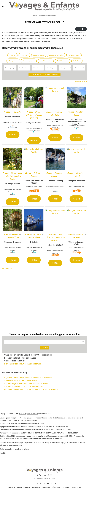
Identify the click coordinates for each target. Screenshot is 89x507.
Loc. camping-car (29, 61)
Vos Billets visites (46, 61)
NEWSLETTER (73, 433)
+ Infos (12, 134)
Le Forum (66, 487)
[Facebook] (33, 483)
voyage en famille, (41, 418)
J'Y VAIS (44, 348)
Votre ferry (76, 61)
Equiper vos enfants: (7, 427)
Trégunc (33, 176)
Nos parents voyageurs (41, 487)
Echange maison (73, 55)
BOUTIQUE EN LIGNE (60, 427)
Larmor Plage (34, 237)
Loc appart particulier (56, 55)
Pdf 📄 (81, 29)
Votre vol (12, 55)
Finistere (58, 112)
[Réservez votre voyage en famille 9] (12, 159)
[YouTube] (48, 483)
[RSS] (55, 483)
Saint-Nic (55, 115)
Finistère (79, 112)
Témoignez (56, 487)
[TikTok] (51, 483)
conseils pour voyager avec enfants (30, 423)
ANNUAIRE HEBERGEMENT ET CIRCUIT (47, 430)
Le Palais (76, 176)
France (7, 112)
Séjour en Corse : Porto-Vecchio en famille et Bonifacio (28, 377)
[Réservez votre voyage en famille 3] (34, 97)
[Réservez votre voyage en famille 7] (76, 97)
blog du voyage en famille (28, 414)
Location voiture (38, 55)
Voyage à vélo (13, 61)
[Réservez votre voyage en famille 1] (12, 97)
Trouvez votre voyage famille (44, 75)
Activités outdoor (62, 61)
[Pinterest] (44, 483)
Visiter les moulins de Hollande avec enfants (23, 386)
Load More (7, 268)
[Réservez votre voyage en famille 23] (76, 220)
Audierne (55, 176)
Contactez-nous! (23, 487)
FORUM (59, 433)
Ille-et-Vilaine (16, 173)
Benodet (17, 112)
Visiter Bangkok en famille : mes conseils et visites (26, 383)
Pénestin (76, 237)
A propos (11, 487)
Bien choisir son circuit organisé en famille (22, 364)
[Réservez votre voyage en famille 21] (55, 220)
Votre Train (24, 55)
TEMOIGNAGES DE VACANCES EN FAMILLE (39, 433)
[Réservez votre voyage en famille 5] (55, 97)
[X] (37, 483)
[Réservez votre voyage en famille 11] (34, 159)
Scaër (76, 115)
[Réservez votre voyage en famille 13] (55, 159)
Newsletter (76, 487)
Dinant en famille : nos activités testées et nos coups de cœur (31, 389)
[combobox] (44, 342)
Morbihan (80, 173)
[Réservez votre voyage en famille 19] (34, 220)
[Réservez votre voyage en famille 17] (12, 220)
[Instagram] (41, 483)
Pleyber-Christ (12, 237)
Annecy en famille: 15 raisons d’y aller (20, 380)
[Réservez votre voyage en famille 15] (76, 159)
